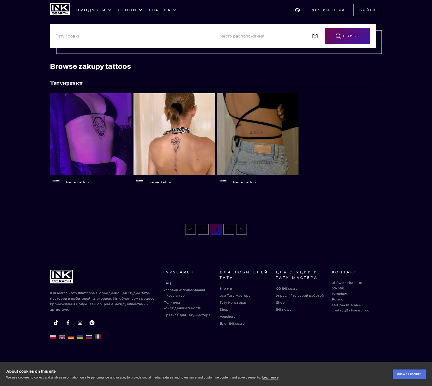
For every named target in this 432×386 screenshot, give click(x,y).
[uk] (80, 337)
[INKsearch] (60, 10)
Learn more (270, 377)
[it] (98, 337)
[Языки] (298, 10)
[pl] (53, 337)
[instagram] (80, 323)
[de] (71, 337)
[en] (62, 337)
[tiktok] (56, 323)
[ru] (89, 337)
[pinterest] (92, 323)
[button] (298, 10)
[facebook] (68, 323)
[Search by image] (315, 36)
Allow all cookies (409, 374)
